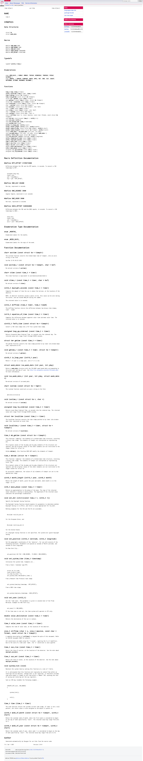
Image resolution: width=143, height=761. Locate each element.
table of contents (70, 19)
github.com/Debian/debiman (22, 758)
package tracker (69, 13)
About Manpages (15, 3)
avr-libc (11, 5)
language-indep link (70, 10)
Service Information (31, 3)
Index (6, 3)
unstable (67, 31)
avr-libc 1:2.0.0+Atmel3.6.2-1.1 (36, 749)
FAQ (22, 3)
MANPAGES (7, 0)
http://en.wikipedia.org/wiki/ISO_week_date (44, 370)
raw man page (68, 15)
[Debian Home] (2, 3)
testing (66, 29)
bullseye (7, 5)
